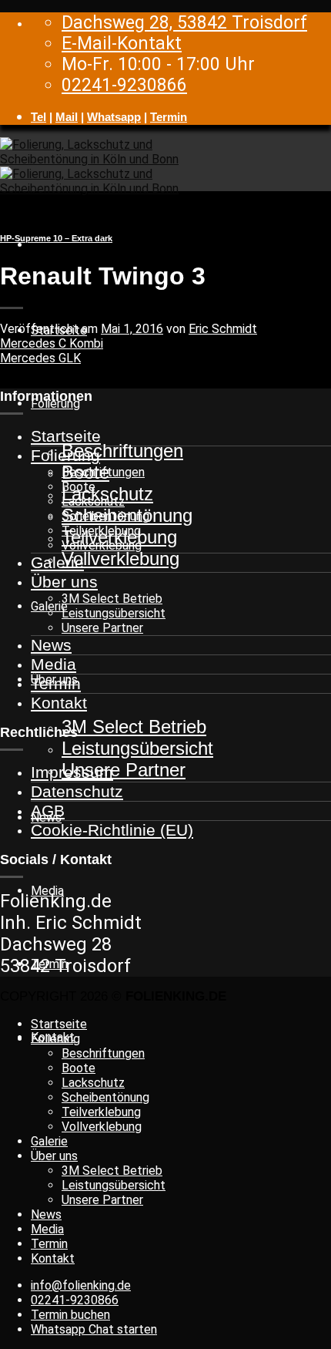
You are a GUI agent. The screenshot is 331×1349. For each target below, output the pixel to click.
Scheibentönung (105, 516)
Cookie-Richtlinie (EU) (112, 830)
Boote (78, 486)
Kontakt (59, 703)
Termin (168, 116)
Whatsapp (114, 116)
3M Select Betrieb (134, 726)
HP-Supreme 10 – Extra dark (56, 238)
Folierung (65, 455)
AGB (48, 810)
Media (53, 664)
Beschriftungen (122, 450)
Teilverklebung (101, 530)
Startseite (66, 436)
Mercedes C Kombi (51, 343)
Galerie (57, 562)
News (51, 645)
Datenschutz (77, 791)
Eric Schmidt (223, 328)
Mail (66, 116)
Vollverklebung (120, 558)
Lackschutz (93, 501)
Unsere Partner (124, 769)
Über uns (64, 581)
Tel (38, 116)
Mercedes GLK (40, 358)
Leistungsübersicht (137, 748)
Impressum (72, 772)
